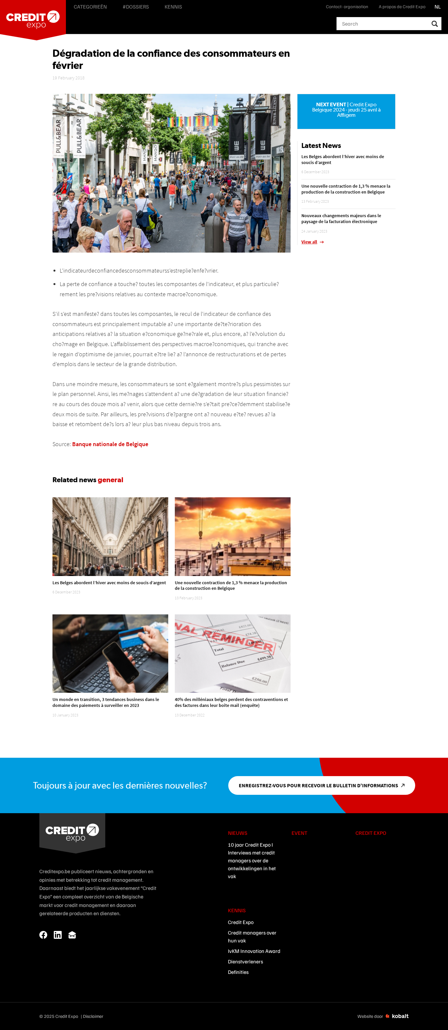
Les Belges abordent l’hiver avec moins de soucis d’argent (109, 583)
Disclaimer (93, 1016)
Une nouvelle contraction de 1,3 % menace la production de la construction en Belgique (231, 585)
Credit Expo (241, 922)
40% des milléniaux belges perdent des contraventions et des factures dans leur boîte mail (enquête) (231, 702)
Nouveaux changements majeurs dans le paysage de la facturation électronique (341, 218)
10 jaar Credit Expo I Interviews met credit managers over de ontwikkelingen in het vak (252, 860)
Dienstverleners (245, 961)
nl (438, 6)
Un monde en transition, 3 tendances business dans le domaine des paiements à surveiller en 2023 (105, 702)
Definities (238, 972)
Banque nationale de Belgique (110, 444)
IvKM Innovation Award (254, 951)
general (110, 479)
